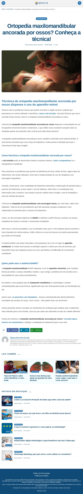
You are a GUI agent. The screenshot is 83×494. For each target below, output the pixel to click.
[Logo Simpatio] (41, 3)
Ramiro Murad (18, 403)
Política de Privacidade (41, 473)
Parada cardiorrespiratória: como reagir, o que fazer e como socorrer (67, 378)
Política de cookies (41, 476)
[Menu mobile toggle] (3, 3)
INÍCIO (3, 9)
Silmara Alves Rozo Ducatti (34, 45)
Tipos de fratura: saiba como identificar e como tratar (14, 378)
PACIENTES (10, 9)
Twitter (26, 330)
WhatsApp (38, 330)
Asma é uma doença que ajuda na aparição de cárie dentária (41, 378)
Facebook (14, 330)
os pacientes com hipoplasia (24, 297)
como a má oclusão (47, 113)
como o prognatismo (62, 161)
